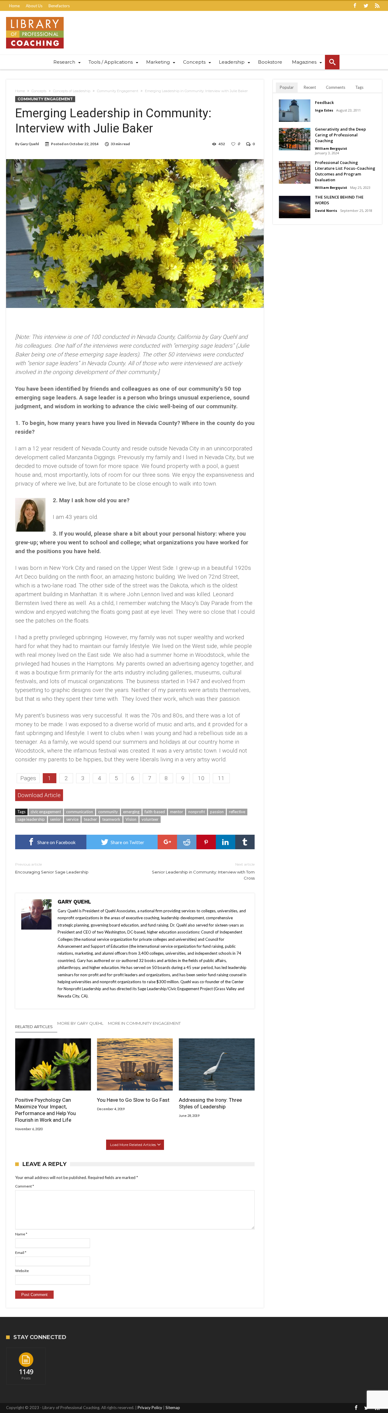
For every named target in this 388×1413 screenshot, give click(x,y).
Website (22, 1270)
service (72, 819)
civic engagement (46, 811)
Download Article (39, 795)
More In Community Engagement (144, 1023)
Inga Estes (324, 110)
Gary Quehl (29, 144)
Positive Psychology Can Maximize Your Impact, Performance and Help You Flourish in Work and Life (45, 1110)
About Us (34, 5)
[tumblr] (245, 842)
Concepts (39, 91)
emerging (131, 811)
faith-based (155, 811)
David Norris (326, 210)
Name (21, 1234)
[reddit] (186, 842)
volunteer (150, 819)
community (108, 811)
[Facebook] (355, 6)
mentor (176, 811)
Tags (359, 87)
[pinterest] (206, 842)
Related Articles (34, 1026)
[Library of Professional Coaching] (35, 16)
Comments (335, 87)
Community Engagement (117, 91)
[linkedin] (225, 842)
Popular (287, 87)
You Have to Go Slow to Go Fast (133, 1100)
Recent (310, 87)
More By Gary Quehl (80, 1023)
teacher (90, 819)
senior (55, 819)
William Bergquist (331, 148)
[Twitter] (366, 6)
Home (14, 5)
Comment (24, 1186)
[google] (167, 842)
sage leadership (31, 819)
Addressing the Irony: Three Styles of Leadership (210, 1103)
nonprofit (196, 811)
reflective (237, 811)
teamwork (111, 819)
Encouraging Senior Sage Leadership (52, 868)
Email (20, 1252)
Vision (130, 819)
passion (217, 811)
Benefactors (59, 5)
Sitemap (173, 1407)
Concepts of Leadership (71, 91)
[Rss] (377, 6)
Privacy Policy (150, 1407)
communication (79, 811)
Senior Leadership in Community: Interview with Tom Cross (203, 871)
